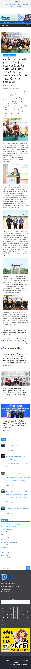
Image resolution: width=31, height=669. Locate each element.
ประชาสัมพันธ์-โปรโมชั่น (7, 542)
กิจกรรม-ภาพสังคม (5, 529)
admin (13, 85)
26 (11, 617)
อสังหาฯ (3, 555)
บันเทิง (2, 539)
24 (3, 617)
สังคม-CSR (3, 547)
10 (3, 611)
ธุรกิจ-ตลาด (4, 537)
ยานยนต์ (3, 545)
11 (7, 611)
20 (15, 614)
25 (7, 617)
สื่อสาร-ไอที (4, 552)
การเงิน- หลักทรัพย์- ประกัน (8, 526)
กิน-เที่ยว (3, 532)
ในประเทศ (3, 557)
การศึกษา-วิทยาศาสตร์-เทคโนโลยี (9, 55)
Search (28, 568)
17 (3, 614)
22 (23, 614)
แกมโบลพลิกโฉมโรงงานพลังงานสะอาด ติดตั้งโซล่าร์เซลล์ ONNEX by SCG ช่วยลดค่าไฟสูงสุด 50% (14, 341)
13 (15, 611)
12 (11, 611)
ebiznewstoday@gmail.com (12, 586)
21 (19, 614)
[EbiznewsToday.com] (15, 15)
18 (7, 614)
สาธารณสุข (4, 550)
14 (19, 611)
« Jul (2, 624)
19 (11, 614)
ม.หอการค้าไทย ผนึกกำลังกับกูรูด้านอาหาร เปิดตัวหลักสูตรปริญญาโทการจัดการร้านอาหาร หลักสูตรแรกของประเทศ (15, 424)
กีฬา (2, 534)
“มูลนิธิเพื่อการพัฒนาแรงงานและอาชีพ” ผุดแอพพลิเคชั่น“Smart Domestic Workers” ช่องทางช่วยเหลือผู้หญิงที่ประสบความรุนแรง (14, 392)
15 (23, 611)
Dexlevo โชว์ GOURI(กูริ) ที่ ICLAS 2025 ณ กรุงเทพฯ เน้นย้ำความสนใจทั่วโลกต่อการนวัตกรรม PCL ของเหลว (15, 333)
